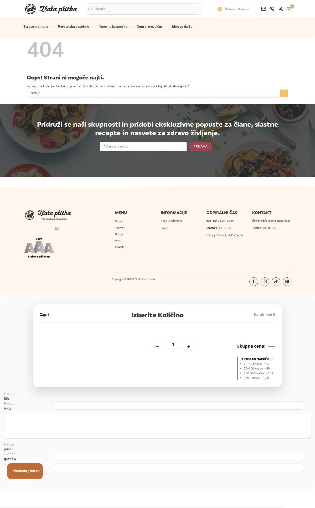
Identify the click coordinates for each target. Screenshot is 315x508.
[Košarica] (288, 9)
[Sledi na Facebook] (253, 281)
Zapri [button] (44, 314)
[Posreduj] (284, 93)
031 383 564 (269, 228)
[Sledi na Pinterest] (287, 281)
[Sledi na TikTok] (276, 281)
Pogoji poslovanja (171, 221)
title (6, 398)
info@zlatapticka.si (279, 221)
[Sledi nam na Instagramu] (265, 281)
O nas (164, 228)
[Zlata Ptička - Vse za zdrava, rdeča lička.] (51, 9)
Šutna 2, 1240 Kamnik (230, 235)
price (7, 449)
